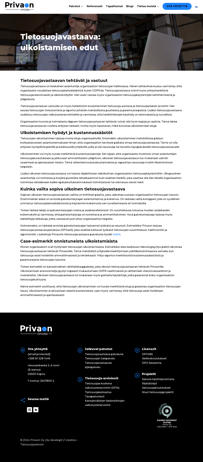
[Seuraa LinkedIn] (35, 409)
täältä (117, 234)
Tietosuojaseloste (32, 444)
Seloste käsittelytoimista (158, 379)
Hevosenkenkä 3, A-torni (43, 365)
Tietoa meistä (146, 6)
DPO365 (147, 354)
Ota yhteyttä (177, 6)
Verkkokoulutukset (154, 358)
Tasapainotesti (94, 396)
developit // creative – (64, 440)
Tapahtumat (114, 6)
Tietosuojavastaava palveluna (104, 354)
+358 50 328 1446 (39, 358)
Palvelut (74, 6)
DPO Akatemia (151, 362)
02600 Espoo (36, 373)
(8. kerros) (34, 369)
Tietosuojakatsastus (98, 392)
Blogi (129, 6)
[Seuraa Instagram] (29, 409)
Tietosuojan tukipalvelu (100, 358)
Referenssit (94, 6)
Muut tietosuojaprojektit (158, 392)
